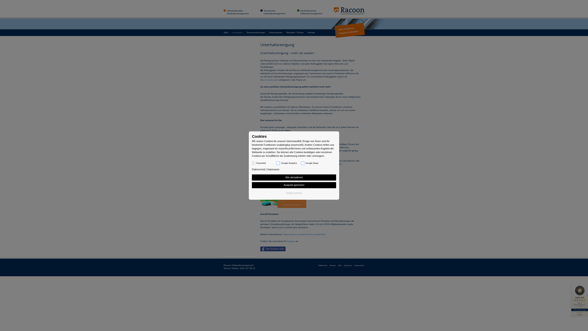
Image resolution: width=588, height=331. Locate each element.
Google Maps (311, 163)
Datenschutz (259, 169)
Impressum (273, 169)
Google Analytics (289, 163)
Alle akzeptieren (294, 177)
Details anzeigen (294, 193)
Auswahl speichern (294, 185)
